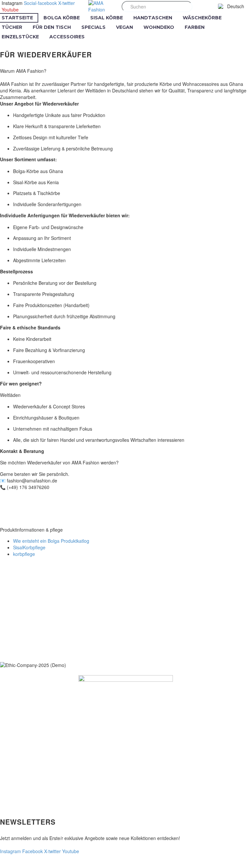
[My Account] (200, 6)
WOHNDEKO (158, 27)
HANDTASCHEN (152, 18)
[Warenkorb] (211, 6)
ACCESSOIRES (67, 37)
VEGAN (124, 27)
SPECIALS (93, 27)
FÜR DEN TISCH (52, 27)
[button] (185, 6)
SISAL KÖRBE (106, 18)
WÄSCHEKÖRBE (202, 18)
